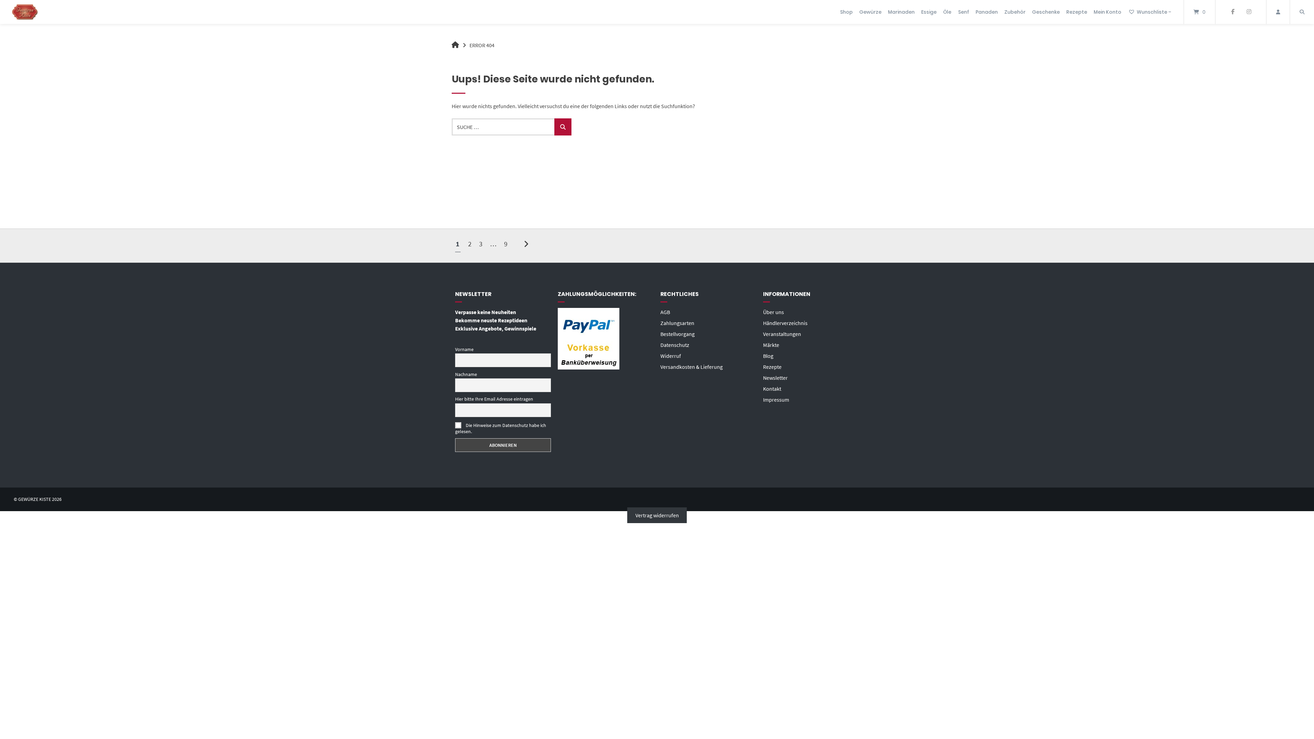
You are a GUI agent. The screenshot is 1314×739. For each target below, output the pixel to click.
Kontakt (772, 388)
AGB (665, 312)
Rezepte (1076, 12)
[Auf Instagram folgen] (1248, 12)
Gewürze (870, 12)
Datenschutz (674, 344)
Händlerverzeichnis (785, 323)
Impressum (776, 399)
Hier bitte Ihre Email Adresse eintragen (494, 399)
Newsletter (775, 377)
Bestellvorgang (677, 333)
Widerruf (670, 355)
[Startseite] (25, 12)
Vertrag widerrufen (657, 515)
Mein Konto (1107, 12)
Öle (947, 12)
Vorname (464, 349)
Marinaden (901, 12)
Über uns (773, 312)
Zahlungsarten (677, 323)
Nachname (466, 374)
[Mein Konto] (1278, 12)
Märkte (771, 344)
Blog (768, 355)
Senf (963, 12)
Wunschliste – (1154, 12)
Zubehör (1015, 12)
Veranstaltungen (782, 333)
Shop (846, 12)
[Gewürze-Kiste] (455, 45)
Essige (929, 12)
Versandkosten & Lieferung (691, 366)
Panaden (987, 12)
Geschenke (1046, 12)
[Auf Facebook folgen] (1232, 12)
